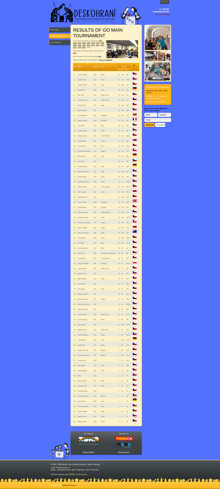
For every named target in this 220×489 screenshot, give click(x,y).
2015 (97, 45)
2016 (102, 45)
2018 (79, 47)
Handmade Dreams (69, 485)
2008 (102, 43)
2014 (93, 45)
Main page (54, 30)
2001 (100, 41)
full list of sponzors (123, 452)
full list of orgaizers (88, 452)
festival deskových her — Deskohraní (84, 12)
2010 (79, 45)
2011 (84, 45)
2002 (75, 43)
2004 (84, 43)
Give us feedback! (106, 60)
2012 (88, 45)
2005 (88, 43)
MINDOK (72, 474)
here (74, 53)
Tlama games (82, 474)
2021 (84, 47)
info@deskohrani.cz (63, 468)
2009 (75, 45)
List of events (56, 42)
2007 (98, 43)
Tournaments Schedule (59, 36)
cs (163, 2)
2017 (75, 47)
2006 (93, 43)
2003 (79, 43)
